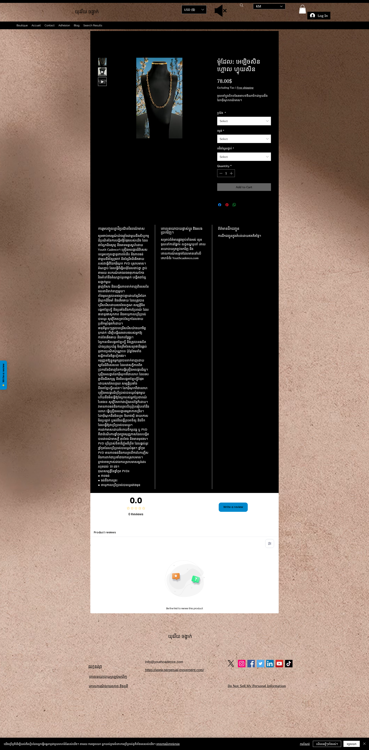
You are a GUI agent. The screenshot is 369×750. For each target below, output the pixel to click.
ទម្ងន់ (220, 135)
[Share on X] (241, 210)
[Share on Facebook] (219, 210)
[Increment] (231, 178)
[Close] (364, 744)
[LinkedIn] (270, 548)
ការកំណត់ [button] (305, 744)
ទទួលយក (352, 744)
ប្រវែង (221, 118)
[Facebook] (251, 548)
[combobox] (244, 126)
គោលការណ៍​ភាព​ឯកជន (168, 744)
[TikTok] (289, 548)
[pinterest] (260, 548)
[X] (230, 548)
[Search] (242, 5)
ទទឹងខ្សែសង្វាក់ (225, 153)
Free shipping (245, 88)
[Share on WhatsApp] (234, 210)
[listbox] (194, 9)
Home (102, 45)
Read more (223, 109)
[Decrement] (220, 178)
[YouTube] (279, 548)
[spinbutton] (226, 178)
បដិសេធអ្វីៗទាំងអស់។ (327, 744)
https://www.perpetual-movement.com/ (174, 555)
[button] (302, 9)
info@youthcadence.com (164, 547)
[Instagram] (241, 548)
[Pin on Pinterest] (227, 210)
